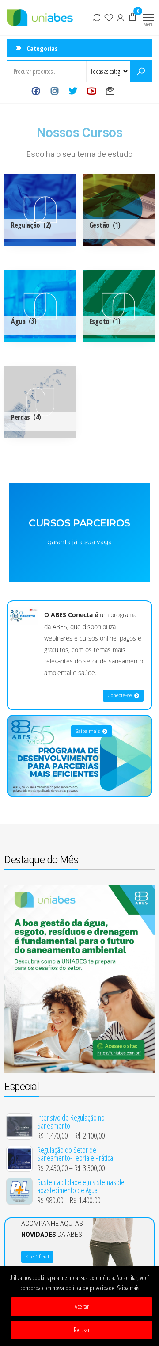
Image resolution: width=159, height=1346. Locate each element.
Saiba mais (128, 1288)
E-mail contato (110, 91)
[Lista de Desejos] (109, 17)
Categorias (42, 48)
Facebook (36, 91)
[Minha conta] (120, 17)
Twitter (73, 91)
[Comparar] (97, 17)
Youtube (91, 91)
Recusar (82, 1330)
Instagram (54, 91)
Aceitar (82, 1306)
